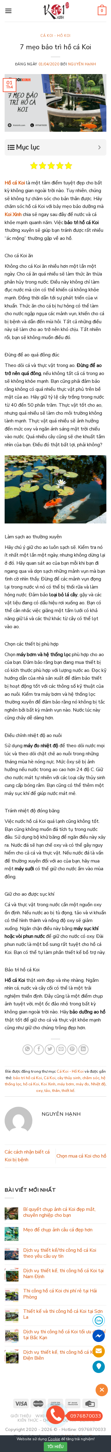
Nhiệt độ (98, 1084)
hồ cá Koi (31, 1084)
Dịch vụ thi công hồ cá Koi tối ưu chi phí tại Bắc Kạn (64, 1335)
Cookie (54, 1439)
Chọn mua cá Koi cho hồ (81, 1156)
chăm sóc (90, 1078)
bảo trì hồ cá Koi (27, 1078)
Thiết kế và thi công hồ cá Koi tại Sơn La (63, 1314)
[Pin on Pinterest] (72, 1049)
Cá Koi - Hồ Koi (55, 35)
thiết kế (68, 1090)
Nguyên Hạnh (82, 64)
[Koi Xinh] (55, 11)
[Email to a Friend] (61, 1049)
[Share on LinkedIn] (83, 1049)
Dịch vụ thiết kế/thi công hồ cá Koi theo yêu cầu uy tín (59, 1253)
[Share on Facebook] (39, 1049)
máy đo (82, 1084)
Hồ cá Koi (15, 182)
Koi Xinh (13, 214)
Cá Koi (50, 1078)
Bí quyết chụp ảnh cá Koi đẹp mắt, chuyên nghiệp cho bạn (59, 1212)
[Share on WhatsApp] (28, 1049)
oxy (39, 1090)
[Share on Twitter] (50, 1049)
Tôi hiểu (55, 1446)
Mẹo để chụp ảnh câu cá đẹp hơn (57, 1230)
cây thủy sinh (68, 1078)
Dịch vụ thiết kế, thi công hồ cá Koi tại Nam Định (63, 1274)
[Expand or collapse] (99, 147)
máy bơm (65, 1084)
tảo (47, 1090)
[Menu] (8, 10)
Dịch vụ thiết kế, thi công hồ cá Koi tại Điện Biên (63, 1355)
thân (56, 1090)
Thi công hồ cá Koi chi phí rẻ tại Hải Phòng (60, 1294)
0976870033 (85, 1416)
